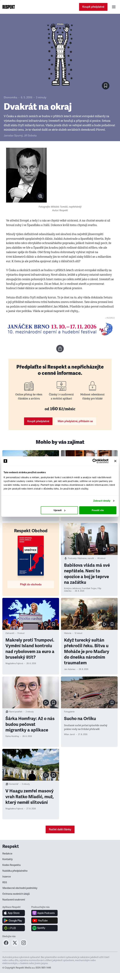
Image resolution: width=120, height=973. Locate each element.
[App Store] (13, 913)
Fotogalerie (69, 711)
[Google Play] (13, 920)
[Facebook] (6, 945)
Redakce (7, 853)
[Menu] (114, 7)
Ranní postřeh (15, 711)
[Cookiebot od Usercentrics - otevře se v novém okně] (94, 461)
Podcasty (72, 558)
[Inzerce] (60, 329)
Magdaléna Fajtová (14, 663)
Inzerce (6, 876)
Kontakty (7, 859)
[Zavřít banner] (115, 461)
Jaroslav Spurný (13, 135)
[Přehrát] (104, 549)
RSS (4, 882)
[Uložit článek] (105, 85)
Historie (67, 633)
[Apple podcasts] (44, 913)
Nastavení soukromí (13, 899)
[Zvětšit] (26, 175)
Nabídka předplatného (15, 870)
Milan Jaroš (69, 734)
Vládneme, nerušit (85, 558)
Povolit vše (98, 510)
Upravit (58, 510)
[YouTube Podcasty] (44, 920)
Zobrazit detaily (101, 500)
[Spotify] (44, 928)
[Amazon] (13, 928)
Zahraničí (9, 633)
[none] (40, 196)
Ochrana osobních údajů (16, 893)
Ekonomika (10, 97)
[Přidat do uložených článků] (112, 549)
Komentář (13, 784)
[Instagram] (23, 945)
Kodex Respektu (11, 865)
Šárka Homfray (12, 736)
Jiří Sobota (30, 135)
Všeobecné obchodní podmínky (19, 888)
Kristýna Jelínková (72, 588)
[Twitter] (15, 945)
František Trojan (89, 588)
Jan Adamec (69, 669)
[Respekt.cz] (8, 7)
